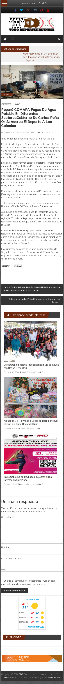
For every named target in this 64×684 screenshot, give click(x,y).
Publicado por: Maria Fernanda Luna (18, 132)
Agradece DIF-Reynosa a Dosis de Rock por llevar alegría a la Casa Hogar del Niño (31, 422)
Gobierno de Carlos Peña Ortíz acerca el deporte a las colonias (34, 300)
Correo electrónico (11, 558)
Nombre (6, 547)
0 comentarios (47, 132)
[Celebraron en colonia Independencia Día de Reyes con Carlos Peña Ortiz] (30, 341)
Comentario (7, 517)
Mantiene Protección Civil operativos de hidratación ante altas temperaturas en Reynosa (42, 57)
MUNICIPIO (7, 95)
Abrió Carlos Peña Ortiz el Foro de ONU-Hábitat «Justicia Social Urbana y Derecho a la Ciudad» (32, 289)
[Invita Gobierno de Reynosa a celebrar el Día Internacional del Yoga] (30, 453)
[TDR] (5, 39)
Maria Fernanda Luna (30, 372)
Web (3, 569)
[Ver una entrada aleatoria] (59, 38)
